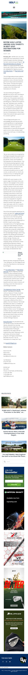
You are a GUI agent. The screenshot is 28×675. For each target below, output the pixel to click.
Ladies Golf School (19, 213)
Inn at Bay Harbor (8, 71)
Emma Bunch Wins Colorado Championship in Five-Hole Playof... (14, 433)
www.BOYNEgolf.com (11, 343)
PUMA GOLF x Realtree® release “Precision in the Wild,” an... (14, 411)
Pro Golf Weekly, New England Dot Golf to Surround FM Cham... (14, 455)
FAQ (2, 670)
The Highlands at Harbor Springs (11, 289)
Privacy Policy (8, 670)
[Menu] (14, 7)
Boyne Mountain (7, 321)
